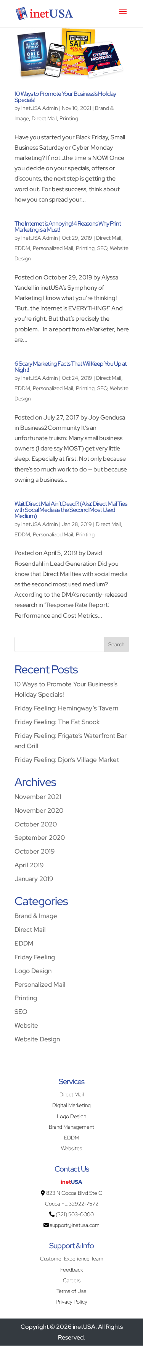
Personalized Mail (53, 248)
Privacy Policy (71, 1301)
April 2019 (28, 864)
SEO (102, 248)
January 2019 (33, 878)
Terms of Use (71, 1291)
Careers (71, 1280)
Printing (68, 118)
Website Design (37, 1039)
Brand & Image (35, 915)
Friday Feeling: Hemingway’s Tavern (66, 708)
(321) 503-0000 (74, 1214)
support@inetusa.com (74, 1225)
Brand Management (71, 1126)
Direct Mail (44, 118)
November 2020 (38, 810)
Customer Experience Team (71, 1258)
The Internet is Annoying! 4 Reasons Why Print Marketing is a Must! (67, 226)
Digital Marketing (71, 1105)
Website (26, 1025)
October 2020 (35, 824)
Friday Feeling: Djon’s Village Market (66, 759)
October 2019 (34, 851)
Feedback (71, 1269)
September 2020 (39, 837)
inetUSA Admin (39, 108)
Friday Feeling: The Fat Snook (57, 721)
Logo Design (32, 970)
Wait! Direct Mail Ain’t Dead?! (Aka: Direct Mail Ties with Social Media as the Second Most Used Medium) (70, 510)
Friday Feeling (34, 956)
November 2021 (37, 796)
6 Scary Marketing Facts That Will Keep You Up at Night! (70, 367)
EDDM (22, 248)
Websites (71, 1148)
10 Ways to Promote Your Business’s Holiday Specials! (65, 97)
